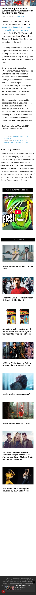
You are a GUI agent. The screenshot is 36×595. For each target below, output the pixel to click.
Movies (22, 534)
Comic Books (22, 541)
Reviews (22, 514)
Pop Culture (22, 531)
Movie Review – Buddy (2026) (16, 423)
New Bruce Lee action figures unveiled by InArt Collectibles (16, 489)
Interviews (22, 524)
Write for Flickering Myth (22, 565)
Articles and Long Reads (22, 520)
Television (7, 138)
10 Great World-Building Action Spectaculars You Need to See (16, 364)
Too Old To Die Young (21, 142)
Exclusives (22, 527)
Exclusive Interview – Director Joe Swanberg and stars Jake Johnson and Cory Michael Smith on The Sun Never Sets (17, 455)
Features (22, 517)
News (26, 137)
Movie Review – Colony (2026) (16, 394)
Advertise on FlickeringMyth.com (22, 562)
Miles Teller (17, 140)
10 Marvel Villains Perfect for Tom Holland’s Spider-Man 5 (17, 299)
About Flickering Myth (22, 558)
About (22, 555)
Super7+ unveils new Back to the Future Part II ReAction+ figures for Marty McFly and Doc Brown (17, 331)
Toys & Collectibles (22, 548)
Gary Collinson (18, 137)
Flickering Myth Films (22, 552)
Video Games (22, 545)
